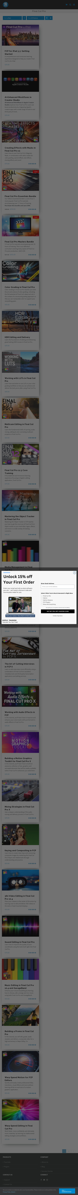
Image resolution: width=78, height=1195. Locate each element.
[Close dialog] (74, 573)
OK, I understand (66, 1191)
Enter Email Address (47, 583)
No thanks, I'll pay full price (58, 615)
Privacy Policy (7, 1192)
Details (13, 1192)
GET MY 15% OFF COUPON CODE (58, 611)
